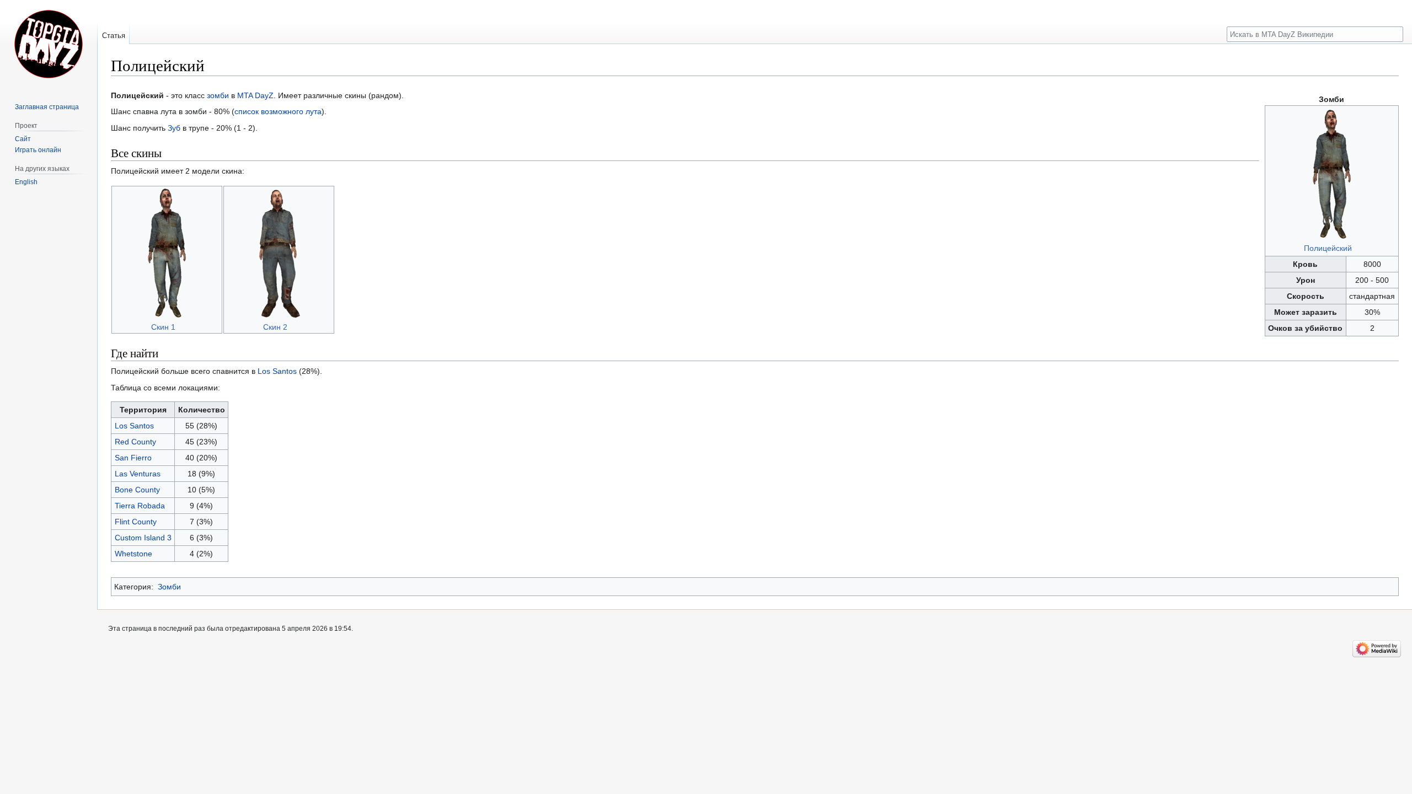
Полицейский (1328, 248)
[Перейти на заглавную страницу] (48, 44)
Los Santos (277, 371)
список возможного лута (278, 111)
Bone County (137, 489)
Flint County (136, 521)
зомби (218, 95)
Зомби (169, 586)
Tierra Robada (140, 505)
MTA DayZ (255, 95)
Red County (135, 441)
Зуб (174, 128)
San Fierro (133, 457)
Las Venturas (138, 473)
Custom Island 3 (143, 537)
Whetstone (133, 553)
